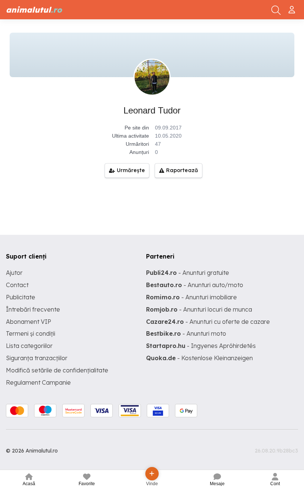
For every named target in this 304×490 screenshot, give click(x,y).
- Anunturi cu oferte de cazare (208, 321)
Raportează (182, 170)
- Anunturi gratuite (187, 272)
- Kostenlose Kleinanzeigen (199, 358)
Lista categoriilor (29, 345)
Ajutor (14, 272)
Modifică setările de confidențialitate (57, 370)
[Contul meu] (292, 6)
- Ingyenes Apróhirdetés (201, 345)
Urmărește (131, 170)
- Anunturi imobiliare (191, 297)
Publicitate (20, 297)
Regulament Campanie (38, 382)
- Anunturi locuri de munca (199, 309)
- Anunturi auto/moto (194, 285)
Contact (17, 285)
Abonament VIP (28, 321)
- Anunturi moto (186, 333)
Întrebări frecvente (33, 309)
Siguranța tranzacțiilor (36, 358)
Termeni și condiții (30, 333)
